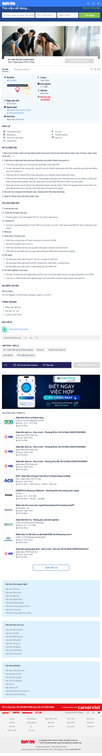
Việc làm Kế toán (12, 589)
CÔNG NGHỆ (31, 723)
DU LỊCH (31, 730)
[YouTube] (99, 712)
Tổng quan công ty (21, 69)
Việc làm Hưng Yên (13, 653)
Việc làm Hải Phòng (13, 650)
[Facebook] (87, 712)
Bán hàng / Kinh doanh (16, 110)
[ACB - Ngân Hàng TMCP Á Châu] (8, 480)
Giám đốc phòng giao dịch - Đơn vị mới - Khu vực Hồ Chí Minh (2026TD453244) (52, 549)
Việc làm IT (10, 684)
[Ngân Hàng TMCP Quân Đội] (8, 437)
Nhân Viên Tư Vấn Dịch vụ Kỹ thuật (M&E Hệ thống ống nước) (43, 534)
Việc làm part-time (13, 674)
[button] (93, 3)
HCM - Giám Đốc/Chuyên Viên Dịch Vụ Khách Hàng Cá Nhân (43, 476)
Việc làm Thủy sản (13, 609)
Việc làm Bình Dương (14, 636)
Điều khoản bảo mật (44, 749)
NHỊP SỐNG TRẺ (51, 719)
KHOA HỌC (71, 723)
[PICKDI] (8, 495)
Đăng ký (86, 8)
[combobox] (18, 15)
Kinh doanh (8, 355)
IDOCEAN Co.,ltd (22, 508)
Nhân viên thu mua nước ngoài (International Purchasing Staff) (45, 505)
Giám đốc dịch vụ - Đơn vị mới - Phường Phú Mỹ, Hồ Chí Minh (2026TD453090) (51, 461)
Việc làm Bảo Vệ (12, 596)
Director (40, 350)
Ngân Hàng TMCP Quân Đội (26, 435)
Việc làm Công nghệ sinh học (17, 606)
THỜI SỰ (12, 723)
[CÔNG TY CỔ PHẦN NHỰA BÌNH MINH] (8, 539)
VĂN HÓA (51, 723)
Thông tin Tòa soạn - (43, 747)
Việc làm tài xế (11, 687)
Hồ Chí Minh (11, 80)
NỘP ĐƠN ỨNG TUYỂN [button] (79, 61)
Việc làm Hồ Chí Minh (14, 629)
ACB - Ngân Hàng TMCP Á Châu (21, 62)
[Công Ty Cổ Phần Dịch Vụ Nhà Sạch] (8, 524)
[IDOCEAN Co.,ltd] (8, 510)
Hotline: (73, 749)
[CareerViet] (88, 707)
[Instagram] (93, 712)
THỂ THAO (70, 719)
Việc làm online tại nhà (14, 670)
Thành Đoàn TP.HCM (58, 747)
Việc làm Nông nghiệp (14, 602)
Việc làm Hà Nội (12, 633)
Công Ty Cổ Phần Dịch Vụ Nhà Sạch (30, 523)
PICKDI (19, 493)
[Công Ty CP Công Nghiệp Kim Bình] (8, 422)
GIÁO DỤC (90, 719)
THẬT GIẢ (90, 726)
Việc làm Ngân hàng (13, 599)
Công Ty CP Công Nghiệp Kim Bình (30, 420)
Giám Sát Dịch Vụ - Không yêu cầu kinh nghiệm (37, 519)
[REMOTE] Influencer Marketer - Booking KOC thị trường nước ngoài (47, 490)
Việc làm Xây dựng (13, 592)
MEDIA (11, 719)
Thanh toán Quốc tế (56, 350)
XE (31, 726)
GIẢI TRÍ (51, 726)
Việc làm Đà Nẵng (12, 647)
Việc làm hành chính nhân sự (17, 691)
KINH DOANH (31, 719)
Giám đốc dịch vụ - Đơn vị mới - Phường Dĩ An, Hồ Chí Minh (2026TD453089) (51, 432)
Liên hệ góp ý (58, 749)
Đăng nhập (95, 8)
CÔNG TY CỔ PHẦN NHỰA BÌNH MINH (30, 537)
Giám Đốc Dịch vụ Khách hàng (29, 417)
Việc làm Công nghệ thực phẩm (18, 613)
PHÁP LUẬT (12, 730)
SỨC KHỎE (71, 726)
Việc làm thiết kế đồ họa (15, 694)
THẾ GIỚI (12, 726)
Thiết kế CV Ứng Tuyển (18, 329)
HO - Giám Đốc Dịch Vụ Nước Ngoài (18, 350)
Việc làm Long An (12, 643)
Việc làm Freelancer (13, 680)
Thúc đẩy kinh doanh (26, 355)
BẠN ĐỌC (90, 723)
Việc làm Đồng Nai (13, 640)
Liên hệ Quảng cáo (28, 749)
